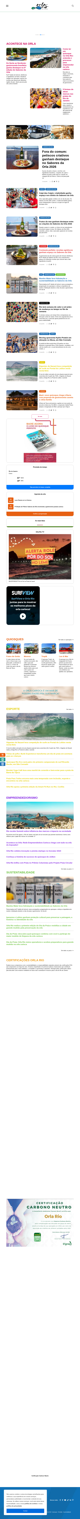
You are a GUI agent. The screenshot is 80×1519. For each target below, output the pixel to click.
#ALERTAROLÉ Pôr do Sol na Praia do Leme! (22, 581)
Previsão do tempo (44, 303)
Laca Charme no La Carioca (23, 500)
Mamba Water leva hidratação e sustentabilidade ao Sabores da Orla (36, 906)
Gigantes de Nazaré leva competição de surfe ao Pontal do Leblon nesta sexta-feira (55, 368)
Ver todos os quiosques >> (66, 639)
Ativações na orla (44, 333)
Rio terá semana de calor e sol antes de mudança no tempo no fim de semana (55, 309)
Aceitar (25, 1511)
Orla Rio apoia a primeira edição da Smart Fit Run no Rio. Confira (35, 787)
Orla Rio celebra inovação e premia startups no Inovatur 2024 (33, 851)
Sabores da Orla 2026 (51, 189)
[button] (37, 34)
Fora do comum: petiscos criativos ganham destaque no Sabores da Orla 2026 (55, 159)
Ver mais (40, 416)
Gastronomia (43, 246)
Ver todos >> (70, 709)
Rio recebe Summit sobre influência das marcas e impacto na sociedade (38, 831)
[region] (25, 1502)
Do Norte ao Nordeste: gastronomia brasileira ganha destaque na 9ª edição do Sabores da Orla (16, 67)
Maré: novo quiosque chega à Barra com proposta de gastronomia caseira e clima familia (56, 397)
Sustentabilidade (60, 274)
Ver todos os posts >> (67, 869)
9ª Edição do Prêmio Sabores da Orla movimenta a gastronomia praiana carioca (39, 506)
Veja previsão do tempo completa (40, 487)
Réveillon (60, 1512)
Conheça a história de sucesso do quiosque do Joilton (30, 857)
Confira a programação (40, 513)
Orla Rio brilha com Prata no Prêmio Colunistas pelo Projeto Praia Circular (39, 863)
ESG (41, 274)
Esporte (42, 362)
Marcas (42, 189)
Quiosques (42, 391)
